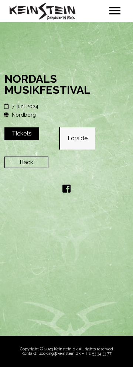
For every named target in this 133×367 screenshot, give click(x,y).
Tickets (22, 133)
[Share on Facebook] (66, 189)
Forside (78, 138)
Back (26, 162)
